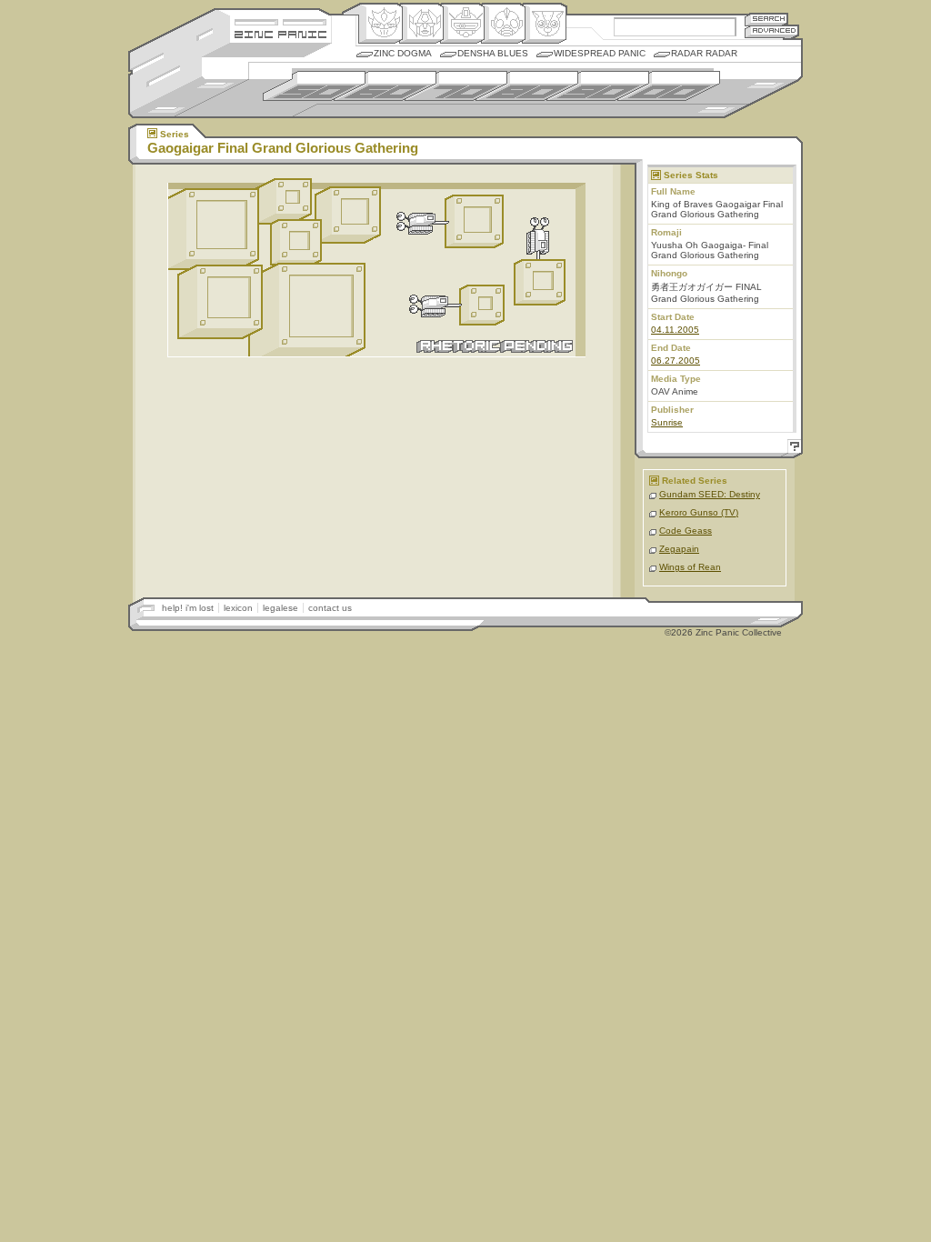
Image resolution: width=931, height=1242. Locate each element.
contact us (330, 608)
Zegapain (679, 549)
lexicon (238, 608)
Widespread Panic (600, 53)
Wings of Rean (690, 567)
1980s (526, 86)
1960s (385, 86)
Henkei (421, 24)
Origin (380, 24)
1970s (455, 86)
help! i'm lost (188, 608)
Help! (792, 448)
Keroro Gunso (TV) (698, 512)
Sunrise (667, 422)
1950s (314, 86)
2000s (668, 86)
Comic (544, 24)
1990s (597, 86)
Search (766, 19)
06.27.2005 (675, 361)
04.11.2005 (675, 330)
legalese (280, 608)
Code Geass (685, 531)
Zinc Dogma (403, 53)
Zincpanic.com (280, 33)
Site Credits (280, 20)
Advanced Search (772, 31)
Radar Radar (704, 53)
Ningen (503, 24)
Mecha (462, 24)
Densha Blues (492, 53)
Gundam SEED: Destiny (709, 494)
